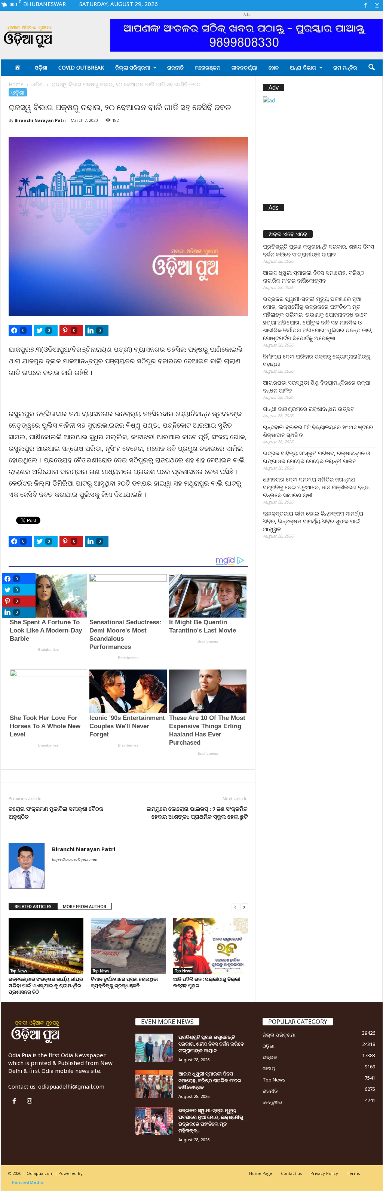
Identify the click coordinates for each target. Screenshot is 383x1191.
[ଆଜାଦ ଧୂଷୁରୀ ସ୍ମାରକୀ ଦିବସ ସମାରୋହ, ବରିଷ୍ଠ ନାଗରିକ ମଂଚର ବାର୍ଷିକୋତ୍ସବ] (154, 1084)
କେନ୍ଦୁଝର (272, 1102)
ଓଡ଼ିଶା (41, 67)
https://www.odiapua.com (74, 860)
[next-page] (244, 907)
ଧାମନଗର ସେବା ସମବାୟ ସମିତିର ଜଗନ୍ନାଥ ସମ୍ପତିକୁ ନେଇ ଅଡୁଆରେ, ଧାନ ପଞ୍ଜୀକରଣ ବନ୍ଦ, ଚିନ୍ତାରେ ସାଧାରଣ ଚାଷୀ (316, 487)
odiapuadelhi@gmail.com (71, 1086)
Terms (353, 1173)
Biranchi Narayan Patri (40, 120)
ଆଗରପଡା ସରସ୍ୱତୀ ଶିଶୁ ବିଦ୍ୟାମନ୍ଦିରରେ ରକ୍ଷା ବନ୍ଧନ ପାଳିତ (316, 386)
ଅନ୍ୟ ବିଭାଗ (303, 67)
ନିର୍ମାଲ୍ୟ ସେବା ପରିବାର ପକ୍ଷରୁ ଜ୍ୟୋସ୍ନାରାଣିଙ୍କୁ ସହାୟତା (316, 360)
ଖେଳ (274, 67)
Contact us (291, 1173)
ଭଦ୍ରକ (270, 1057)
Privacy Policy (324, 1173)
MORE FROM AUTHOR (84, 906)
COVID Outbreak (81, 67)
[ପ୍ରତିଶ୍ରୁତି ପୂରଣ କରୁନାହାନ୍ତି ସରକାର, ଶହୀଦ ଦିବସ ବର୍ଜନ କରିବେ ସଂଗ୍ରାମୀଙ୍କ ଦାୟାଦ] (154, 1048)
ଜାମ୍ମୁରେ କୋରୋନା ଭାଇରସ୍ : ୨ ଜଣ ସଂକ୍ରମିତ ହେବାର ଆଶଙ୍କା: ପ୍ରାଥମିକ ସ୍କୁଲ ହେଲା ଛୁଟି (197, 812)
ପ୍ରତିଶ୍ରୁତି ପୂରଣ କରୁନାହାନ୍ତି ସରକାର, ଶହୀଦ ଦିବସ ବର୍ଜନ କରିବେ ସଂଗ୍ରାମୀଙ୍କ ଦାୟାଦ (318, 250)
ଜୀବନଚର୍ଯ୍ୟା (244, 67)
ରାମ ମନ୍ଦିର (345, 67)
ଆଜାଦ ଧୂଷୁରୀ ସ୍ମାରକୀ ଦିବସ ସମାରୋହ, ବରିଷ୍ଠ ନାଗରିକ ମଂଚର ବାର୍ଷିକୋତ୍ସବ (313, 276)
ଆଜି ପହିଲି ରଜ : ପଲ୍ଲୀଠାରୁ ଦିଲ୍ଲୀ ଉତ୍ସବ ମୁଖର (206, 982)
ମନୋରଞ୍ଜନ (207, 67)
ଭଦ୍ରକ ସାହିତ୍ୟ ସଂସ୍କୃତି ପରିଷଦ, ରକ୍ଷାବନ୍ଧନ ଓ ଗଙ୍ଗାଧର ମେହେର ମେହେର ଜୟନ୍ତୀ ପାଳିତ (316, 457)
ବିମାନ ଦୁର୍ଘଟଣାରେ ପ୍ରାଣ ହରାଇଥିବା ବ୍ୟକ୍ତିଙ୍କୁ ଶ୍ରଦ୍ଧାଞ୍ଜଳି (124, 982)
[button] (371, 67)
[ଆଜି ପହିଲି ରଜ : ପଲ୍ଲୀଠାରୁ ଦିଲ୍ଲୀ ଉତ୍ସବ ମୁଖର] (210, 946)
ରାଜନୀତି (175, 67)
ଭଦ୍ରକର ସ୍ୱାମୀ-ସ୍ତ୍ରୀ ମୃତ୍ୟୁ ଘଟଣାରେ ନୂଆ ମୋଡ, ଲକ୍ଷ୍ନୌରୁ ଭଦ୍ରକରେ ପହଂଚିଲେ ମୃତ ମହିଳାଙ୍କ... (210, 1120)
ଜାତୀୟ (269, 1068)
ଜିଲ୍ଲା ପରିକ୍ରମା (132, 67)
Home (16, 84)
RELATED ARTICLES (33, 906)
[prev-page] (235, 907)
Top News (18, 970)
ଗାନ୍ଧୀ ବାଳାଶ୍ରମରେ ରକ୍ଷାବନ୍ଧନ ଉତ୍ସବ (308, 408)
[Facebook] (365, 5)
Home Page (260, 1173)
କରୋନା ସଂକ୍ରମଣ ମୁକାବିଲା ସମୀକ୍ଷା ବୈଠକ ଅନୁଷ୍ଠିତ (57, 812)
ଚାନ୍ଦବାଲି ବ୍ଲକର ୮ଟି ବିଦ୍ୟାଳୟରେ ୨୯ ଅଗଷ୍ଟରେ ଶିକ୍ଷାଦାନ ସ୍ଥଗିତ (318, 430)
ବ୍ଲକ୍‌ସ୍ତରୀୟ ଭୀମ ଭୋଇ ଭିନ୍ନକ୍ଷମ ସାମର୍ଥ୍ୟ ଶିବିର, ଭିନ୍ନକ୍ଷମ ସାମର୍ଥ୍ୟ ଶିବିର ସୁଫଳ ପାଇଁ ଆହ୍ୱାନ (313, 521)
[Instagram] (377, 5)
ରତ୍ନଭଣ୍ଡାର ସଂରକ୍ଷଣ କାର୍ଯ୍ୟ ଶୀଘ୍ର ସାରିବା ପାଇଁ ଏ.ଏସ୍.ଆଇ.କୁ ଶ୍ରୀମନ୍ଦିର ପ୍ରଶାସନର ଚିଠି (46, 985)
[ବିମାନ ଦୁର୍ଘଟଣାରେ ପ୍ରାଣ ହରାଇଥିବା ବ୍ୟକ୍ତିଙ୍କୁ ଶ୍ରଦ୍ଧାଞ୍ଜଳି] (128, 946)
